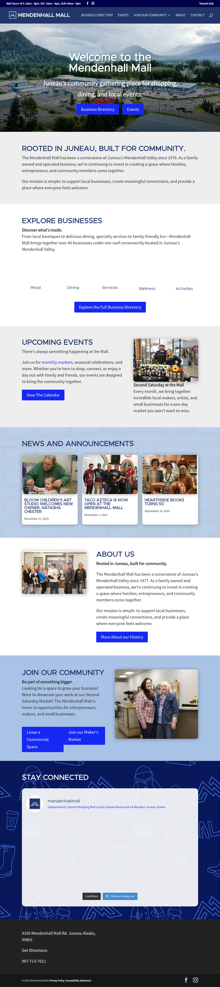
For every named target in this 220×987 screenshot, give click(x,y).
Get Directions (34, 950)
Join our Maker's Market (83, 735)
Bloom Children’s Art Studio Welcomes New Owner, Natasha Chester (48, 506)
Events (123, 15)
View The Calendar (43, 395)
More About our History (122, 637)
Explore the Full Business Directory (110, 307)
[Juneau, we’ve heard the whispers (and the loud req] (173, 878)
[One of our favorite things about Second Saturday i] (89, 878)
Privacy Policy (56, 980)
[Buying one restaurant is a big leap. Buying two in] (89, 828)
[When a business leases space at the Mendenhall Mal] (46, 828)
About (181, 15)
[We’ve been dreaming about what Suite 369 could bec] (131, 853)
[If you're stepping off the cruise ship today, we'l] (173, 853)
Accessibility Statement (78, 980)
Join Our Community (150, 15)
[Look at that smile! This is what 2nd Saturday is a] (131, 828)
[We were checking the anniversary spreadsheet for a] (46, 853)
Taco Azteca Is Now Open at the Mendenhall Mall (106, 504)
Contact (198, 15)
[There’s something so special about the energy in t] (131, 878)
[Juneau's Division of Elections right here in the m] (46, 878)
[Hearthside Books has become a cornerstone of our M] (173, 828)
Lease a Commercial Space (38, 739)
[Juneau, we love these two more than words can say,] (89, 853)
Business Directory (97, 15)
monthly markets (57, 362)
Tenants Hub (206, 3)
